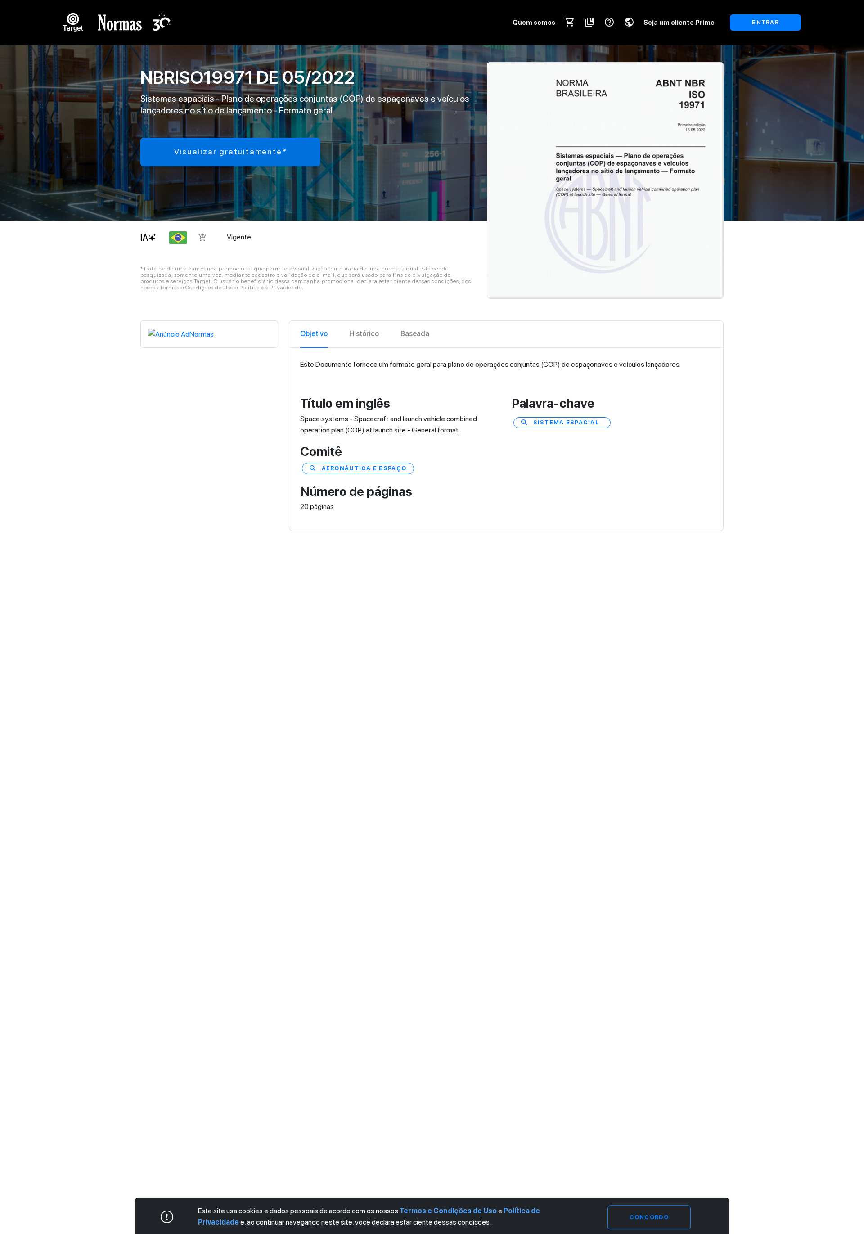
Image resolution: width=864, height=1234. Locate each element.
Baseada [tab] (414, 333)
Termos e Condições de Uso (448, 1211)
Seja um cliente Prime (679, 22)
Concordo (649, 1217)
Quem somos (534, 22)
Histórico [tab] (364, 333)
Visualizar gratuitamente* (230, 151)
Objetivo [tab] (314, 333)
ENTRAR (765, 22)
